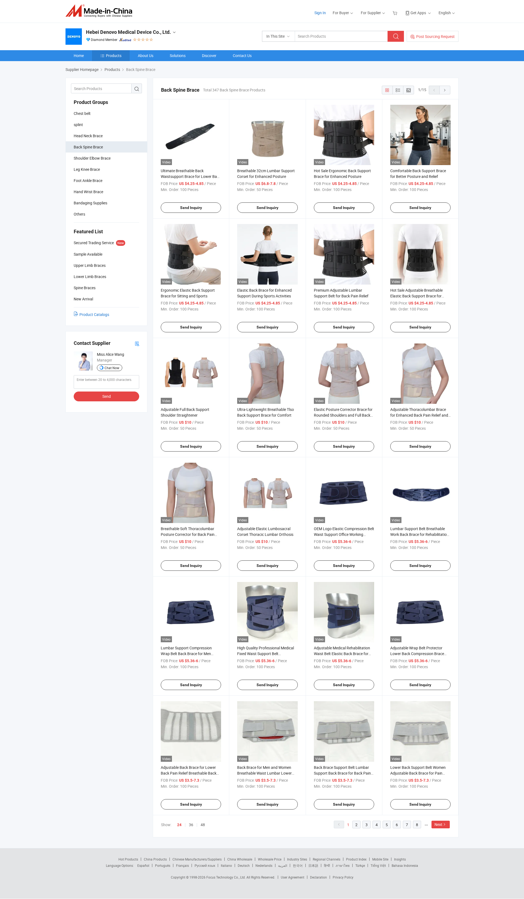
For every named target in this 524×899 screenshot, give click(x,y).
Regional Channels (326, 859)
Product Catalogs (94, 314)
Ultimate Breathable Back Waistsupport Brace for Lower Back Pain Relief (191, 176)
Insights (400, 859)
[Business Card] (137, 343)
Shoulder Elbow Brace (92, 158)
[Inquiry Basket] (395, 12)
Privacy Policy (343, 877)
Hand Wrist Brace (88, 191)
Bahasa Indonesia (405, 865)
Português (162, 865)
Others (79, 214)
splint (78, 124)
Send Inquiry (191, 207)
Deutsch (244, 865)
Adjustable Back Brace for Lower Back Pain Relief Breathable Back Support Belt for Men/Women (188, 773)
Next (438, 824)
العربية (282, 865)
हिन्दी (327, 865)
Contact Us (242, 55)
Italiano (226, 865)
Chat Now (112, 368)
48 (203, 824)
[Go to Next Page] (445, 90)
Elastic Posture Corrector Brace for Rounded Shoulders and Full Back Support (343, 415)
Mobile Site (380, 859)
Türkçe (360, 865)
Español (143, 865)
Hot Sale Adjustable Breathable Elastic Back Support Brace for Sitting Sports (416, 296)
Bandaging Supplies (90, 202)
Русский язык (205, 865)
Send (106, 396)
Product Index (356, 859)
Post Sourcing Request (435, 36)
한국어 (298, 865)
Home (79, 55)
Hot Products (128, 859)
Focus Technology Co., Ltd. (226, 877)
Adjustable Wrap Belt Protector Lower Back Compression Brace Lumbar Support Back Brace (417, 653)
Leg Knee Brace (87, 169)
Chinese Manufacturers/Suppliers (197, 859)
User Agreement (292, 877)
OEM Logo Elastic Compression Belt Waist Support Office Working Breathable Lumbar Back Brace (344, 534)
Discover (209, 55)
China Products (155, 859)
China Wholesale (239, 859)
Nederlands (263, 865)
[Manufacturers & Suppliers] (101, 10)
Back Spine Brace (88, 147)
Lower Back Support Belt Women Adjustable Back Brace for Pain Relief (418, 773)
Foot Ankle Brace (88, 180)
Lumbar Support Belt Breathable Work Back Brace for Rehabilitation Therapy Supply (419, 534)
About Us (145, 55)
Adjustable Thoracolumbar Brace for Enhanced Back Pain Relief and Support (419, 415)
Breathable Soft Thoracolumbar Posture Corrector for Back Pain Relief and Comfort (188, 534)
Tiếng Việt (378, 865)
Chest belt (82, 113)
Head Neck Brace (88, 135)
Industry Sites (297, 859)
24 (179, 825)
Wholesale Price (269, 859)
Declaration (318, 877)
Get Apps (418, 12)
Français (182, 865)
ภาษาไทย (343, 865)
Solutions (178, 55)
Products (113, 55)
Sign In (320, 12)
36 (191, 824)
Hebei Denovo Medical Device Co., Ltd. (128, 32)
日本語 (313, 865)
